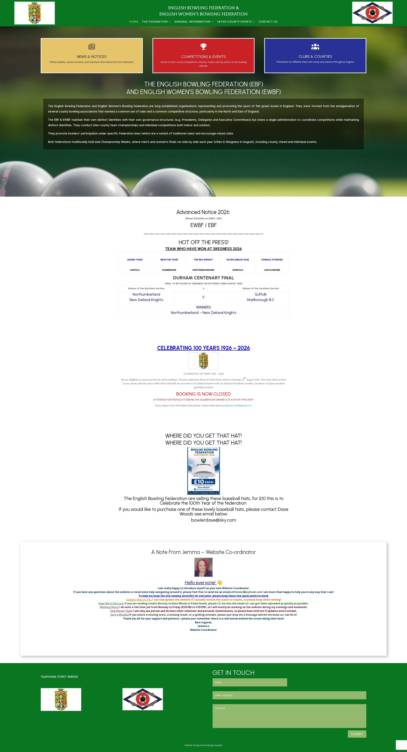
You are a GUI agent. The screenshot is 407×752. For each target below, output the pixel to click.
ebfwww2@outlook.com (246, 592)
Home (133, 21)
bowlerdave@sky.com (214, 520)
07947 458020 (67, 677)
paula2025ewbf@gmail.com (237, 405)
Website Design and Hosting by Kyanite (203, 745)
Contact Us (268, 21)
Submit (357, 734)
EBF (212, 225)
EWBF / (199, 225)
